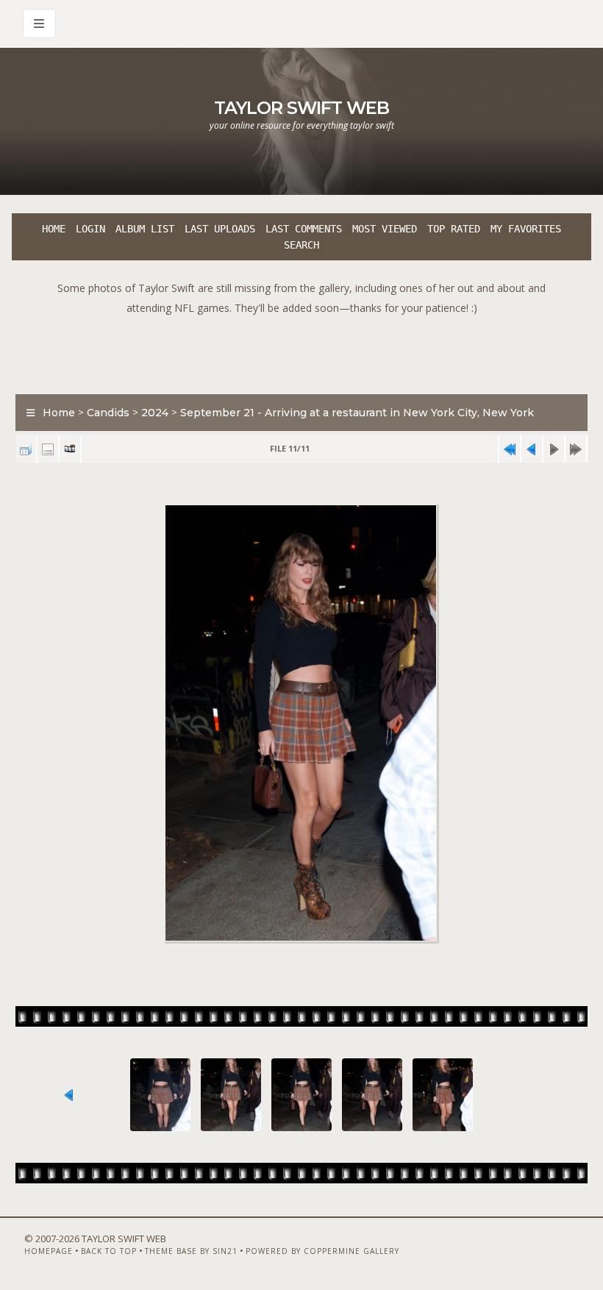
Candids (108, 412)
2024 (154, 412)
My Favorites (525, 229)
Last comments (303, 229)
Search (301, 245)
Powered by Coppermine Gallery (322, 1251)
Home (53, 229)
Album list (144, 229)
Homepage (48, 1251)
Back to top (109, 1251)
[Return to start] (509, 449)
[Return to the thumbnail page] (25, 449)
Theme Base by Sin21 (191, 1251)
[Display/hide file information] (48, 449)
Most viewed (384, 229)
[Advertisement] (301, 351)
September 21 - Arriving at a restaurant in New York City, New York (357, 412)
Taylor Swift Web (301, 107)
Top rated (453, 229)
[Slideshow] (70, 449)
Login (90, 229)
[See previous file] (531, 449)
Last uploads (220, 229)
